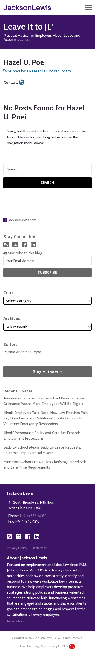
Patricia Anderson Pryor (22, 352)
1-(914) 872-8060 (33, 516)
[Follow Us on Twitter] (15, 244)
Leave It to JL (27, 26)
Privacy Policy (17, 548)
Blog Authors (31, 370)
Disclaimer (38, 548)
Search (47, 183)
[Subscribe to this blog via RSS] (6, 244)
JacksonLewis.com (21, 220)
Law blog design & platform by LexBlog (44, 646)
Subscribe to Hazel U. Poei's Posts (39, 71)
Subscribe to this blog (24, 253)
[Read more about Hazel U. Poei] (21, 82)
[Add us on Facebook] (24, 244)
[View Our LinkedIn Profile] (33, 244)
